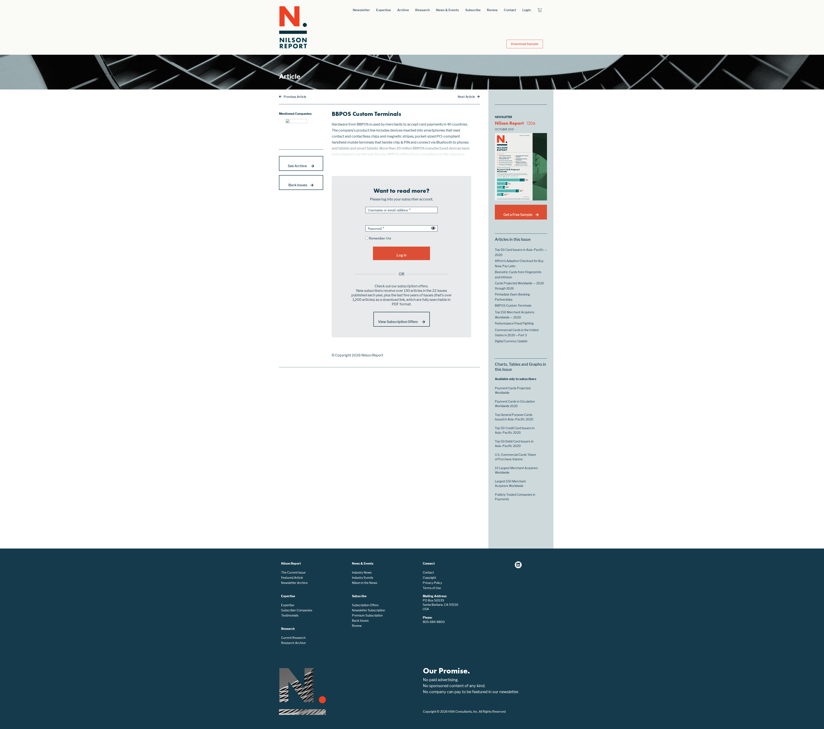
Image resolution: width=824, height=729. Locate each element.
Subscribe (473, 10)
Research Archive (293, 643)
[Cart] (539, 10)
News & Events (447, 10)
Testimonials (289, 615)
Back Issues (360, 620)
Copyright (429, 577)
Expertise (383, 10)
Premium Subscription (367, 615)
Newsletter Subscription (368, 610)
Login (526, 10)
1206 (530, 123)
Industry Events (362, 577)
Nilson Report (509, 123)
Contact (510, 10)
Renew (492, 10)
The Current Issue (293, 572)
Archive (403, 10)
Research (422, 10)
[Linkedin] (518, 564)
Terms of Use (432, 588)
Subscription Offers (365, 605)
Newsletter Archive (294, 583)
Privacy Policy (432, 583)
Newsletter (361, 10)
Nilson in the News (364, 583)
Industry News (362, 572)
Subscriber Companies (296, 610)
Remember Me (379, 238)
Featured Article (292, 577)
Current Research (293, 638)
